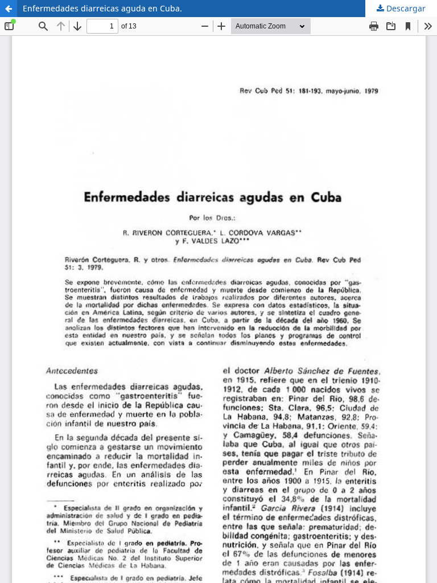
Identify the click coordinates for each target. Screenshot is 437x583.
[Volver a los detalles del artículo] (8, 8)
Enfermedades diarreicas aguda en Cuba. (102, 8)
